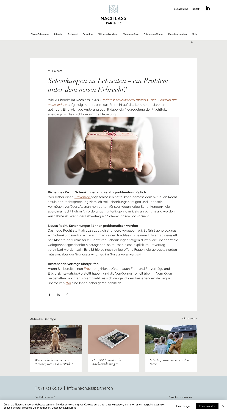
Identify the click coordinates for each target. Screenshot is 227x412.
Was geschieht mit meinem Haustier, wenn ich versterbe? (54, 362)
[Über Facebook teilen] (49, 294)
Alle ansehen (189, 318)
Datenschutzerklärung (64, 407)
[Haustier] (56, 339)
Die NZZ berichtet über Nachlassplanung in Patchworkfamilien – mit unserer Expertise (108, 362)
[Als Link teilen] (67, 294)
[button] (192, 41)
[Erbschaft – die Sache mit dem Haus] (171, 339)
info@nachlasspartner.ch (90, 388)
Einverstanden (207, 406)
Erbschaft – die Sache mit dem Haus (170, 362)
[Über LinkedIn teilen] (58, 294)
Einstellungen (183, 406)
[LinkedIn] (208, 8)
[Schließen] (223, 406)
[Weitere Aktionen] (177, 71)
